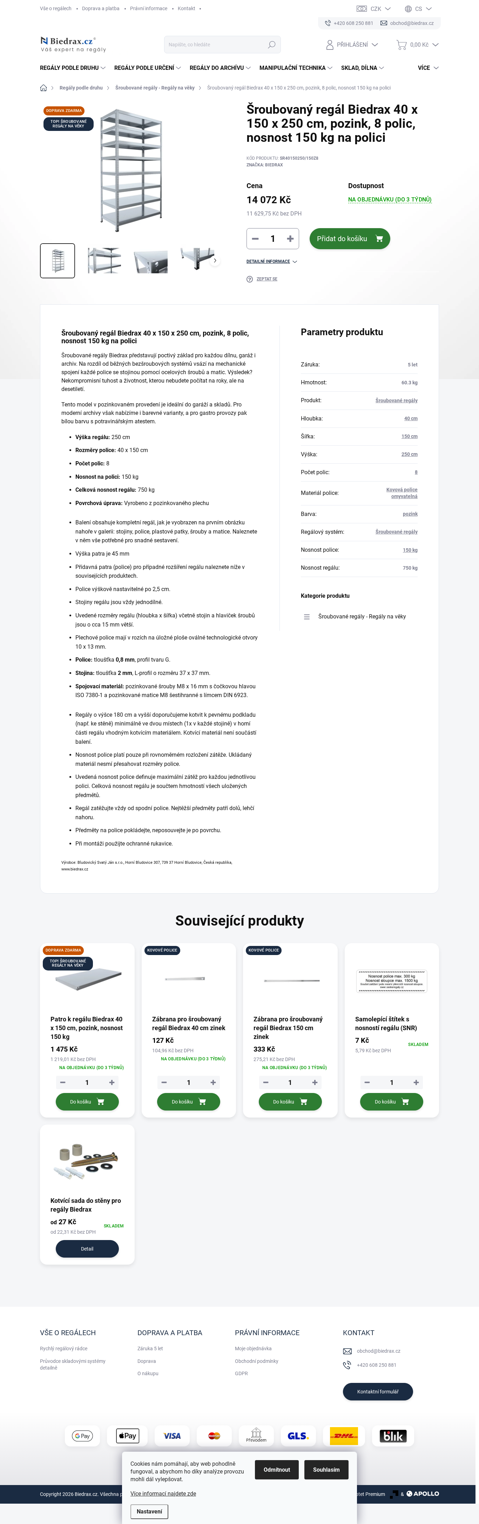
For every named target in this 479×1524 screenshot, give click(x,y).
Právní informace (148, 8)
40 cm (411, 418)
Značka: (265, 165)
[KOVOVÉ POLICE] (189, 981)
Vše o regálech (56, 8)
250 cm (410, 454)
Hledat (272, 44)
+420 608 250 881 (377, 1365)
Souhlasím (326, 1469)
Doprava (146, 1361)
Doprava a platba (101, 8)
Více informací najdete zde (163, 1493)
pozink (410, 514)
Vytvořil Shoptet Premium (357, 1494)
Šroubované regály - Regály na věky (362, 616)
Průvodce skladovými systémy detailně (73, 1364)
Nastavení (149, 1511)
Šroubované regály (397, 400)
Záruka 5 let (150, 1348)
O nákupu (147, 1373)
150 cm (410, 436)
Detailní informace (268, 261)
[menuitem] (73, 68)
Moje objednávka (253, 1348)
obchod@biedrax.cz (378, 1351)
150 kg (410, 550)
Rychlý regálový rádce (63, 1348)
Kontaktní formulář (378, 1391)
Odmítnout (277, 1469)
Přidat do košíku (342, 238)
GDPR (241, 1373)
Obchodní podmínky (256, 1361)
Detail (87, 1249)
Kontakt (186, 8)
